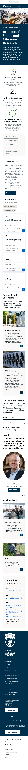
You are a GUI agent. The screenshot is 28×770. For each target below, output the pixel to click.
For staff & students (10, 667)
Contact (7, 754)
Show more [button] (9, 193)
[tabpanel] (14, 464)
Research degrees (9, 210)
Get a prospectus (11, 732)
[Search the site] (19, 6)
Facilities (8, 148)
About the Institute (10, 137)
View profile (13, 490)
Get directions (10, 710)
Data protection (9, 749)
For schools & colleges (10, 670)
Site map (7, 742)
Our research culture (11, 140)
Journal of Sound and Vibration (11, 152)
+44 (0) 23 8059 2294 (13, 591)
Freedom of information (11, 752)
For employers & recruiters (12, 675)
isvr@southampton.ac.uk (14, 598)
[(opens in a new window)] (6, 720)
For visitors (7, 664)
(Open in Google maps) (13, 616)
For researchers (9, 673)
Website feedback (9, 684)
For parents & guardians (11, 678)
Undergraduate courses (11, 202)
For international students (11, 681)
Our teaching (9, 144)
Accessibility (8, 744)
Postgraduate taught (10, 206)
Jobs (6, 757)
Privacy (7, 747)
